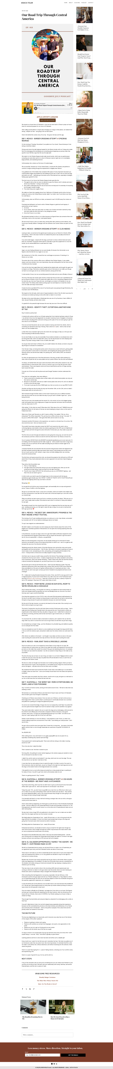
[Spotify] (54, 1064)
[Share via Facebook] (22, 989)
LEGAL (67, 1067)
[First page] (76, 288)
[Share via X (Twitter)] (26, 989)
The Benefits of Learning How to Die (32, 1018)
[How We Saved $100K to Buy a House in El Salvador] (62, 1007)
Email (27, 1052)
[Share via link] (34, 989)
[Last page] (92, 288)
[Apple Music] (52, 1064)
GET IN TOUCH (74, 1067)
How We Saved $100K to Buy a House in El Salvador (60, 1018)
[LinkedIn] (56, 1064)
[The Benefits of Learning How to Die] (33, 1007)
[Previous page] (80, 288)
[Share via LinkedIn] (30, 989)
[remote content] (47, 108)
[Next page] (88, 288)
